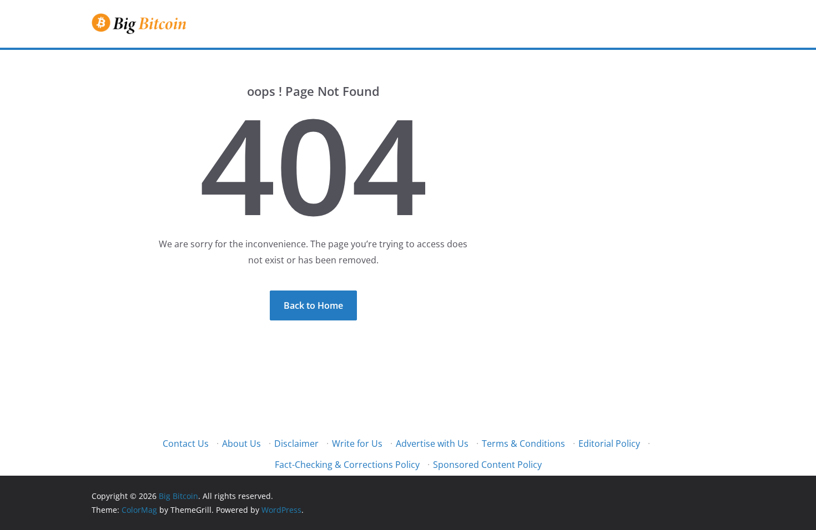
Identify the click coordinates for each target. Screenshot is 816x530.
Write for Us (357, 443)
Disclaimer (296, 443)
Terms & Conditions (523, 443)
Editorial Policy (609, 443)
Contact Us (186, 443)
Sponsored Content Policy (487, 464)
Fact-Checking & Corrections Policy (347, 464)
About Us (241, 443)
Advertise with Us (432, 443)
